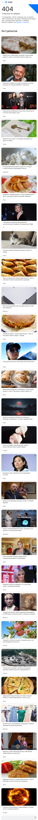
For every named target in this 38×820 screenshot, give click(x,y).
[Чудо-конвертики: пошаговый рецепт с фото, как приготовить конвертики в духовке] (19, 272)
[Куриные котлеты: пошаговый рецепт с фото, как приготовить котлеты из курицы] (19, 773)
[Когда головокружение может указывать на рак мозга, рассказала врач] (19, 523)
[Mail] (6, 2)
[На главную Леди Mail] (9, 2)
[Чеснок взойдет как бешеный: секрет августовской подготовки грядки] (19, 439)
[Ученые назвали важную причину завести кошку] (19, 244)
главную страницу (22, 22)
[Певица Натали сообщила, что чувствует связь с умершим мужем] (19, 578)
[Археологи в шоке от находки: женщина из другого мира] (19, 133)
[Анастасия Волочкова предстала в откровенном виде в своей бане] (19, 551)
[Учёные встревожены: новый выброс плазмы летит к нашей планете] (19, 801)
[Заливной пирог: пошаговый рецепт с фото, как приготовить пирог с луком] (19, 328)
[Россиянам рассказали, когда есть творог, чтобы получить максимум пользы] (19, 161)
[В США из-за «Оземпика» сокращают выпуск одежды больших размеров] (19, 718)
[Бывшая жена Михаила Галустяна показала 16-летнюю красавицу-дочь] (19, 105)
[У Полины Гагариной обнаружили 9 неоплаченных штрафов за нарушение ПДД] (19, 216)
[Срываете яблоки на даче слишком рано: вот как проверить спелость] (19, 634)
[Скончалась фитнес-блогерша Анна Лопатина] (19, 356)
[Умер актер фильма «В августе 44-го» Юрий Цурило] (19, 495)
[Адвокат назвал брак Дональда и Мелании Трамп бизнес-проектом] (19, 746)
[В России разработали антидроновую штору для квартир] (19, 300)
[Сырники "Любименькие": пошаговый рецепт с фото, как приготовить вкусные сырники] (19, 189)
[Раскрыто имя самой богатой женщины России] (19, 467)
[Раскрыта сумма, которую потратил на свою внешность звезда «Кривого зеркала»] (19, 77)
